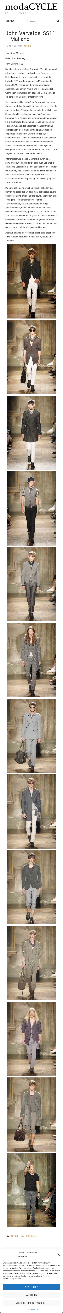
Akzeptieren (31, 1287)
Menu (9, 20)
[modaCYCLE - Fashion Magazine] (31, 7)
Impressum (33, 1309)
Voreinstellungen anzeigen (31, 1303)
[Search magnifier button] (58, 21)
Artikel (28, 46)
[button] (58, 1254)
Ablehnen (31, 1295)
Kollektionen (29, 1236)
